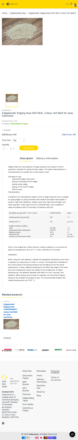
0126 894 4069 (4, 384)
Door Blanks (27, 404)
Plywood (26, 394)
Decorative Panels (27, 376)
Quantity (5, 145)
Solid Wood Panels (27, 409)
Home (39, 375)
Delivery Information (42, 380)
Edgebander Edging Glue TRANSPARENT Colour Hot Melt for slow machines (10, 310)
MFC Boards (25, 389)
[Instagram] (3, 423)
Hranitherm (6, 110)
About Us (41, 392)
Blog (39, 395)
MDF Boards (25, 383)
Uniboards (33, 434)
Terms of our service (56, 378)
